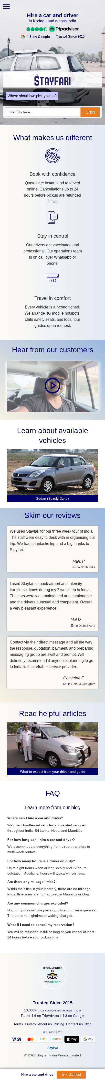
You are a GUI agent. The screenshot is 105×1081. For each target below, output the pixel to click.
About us (45, 1024)
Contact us (74, 1024)
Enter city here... (20, 112)
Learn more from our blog (52, 807)
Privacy (30, 1024)
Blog (88, 1024)
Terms (18, 1024)
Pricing (59, 1024)
